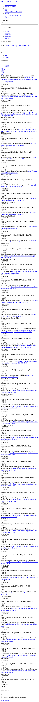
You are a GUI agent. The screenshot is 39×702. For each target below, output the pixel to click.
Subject (3, 69)
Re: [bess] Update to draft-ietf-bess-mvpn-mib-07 (18, 199)
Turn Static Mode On (14, 15)
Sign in (7, 17)
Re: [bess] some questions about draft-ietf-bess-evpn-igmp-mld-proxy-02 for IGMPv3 (18, 331)
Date (6, 55)
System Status (26, 45)
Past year (7, 38)
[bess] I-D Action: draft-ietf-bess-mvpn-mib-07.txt (18, 241)
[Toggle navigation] (1, 52)
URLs (11, 700)
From (2, 71)
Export (7, 66)
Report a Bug (10, 45)
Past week (8, 34)
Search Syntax (9, 12)
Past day (7, 33)
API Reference (17, 12)
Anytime (7, 31)
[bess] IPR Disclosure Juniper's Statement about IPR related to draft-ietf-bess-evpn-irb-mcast (19, 130)
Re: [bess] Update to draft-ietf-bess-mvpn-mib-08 (18, 144)
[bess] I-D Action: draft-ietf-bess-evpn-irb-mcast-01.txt (19, 301)
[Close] (1, 694)
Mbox (2, 700)
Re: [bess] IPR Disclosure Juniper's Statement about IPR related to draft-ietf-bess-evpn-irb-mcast (19, 79)
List (2, 74)
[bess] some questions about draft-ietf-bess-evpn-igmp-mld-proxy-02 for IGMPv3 (19, 362)
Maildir (7, 700)
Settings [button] (7, 13)
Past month (8, 36)
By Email (18, 45)
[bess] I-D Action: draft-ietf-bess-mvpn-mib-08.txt (18, 185)
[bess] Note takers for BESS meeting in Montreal (19, 315)
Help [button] (6, 10)
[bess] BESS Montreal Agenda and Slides (17, 376)
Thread (7, 57)
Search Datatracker (10, 6)
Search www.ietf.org (11, 5)
